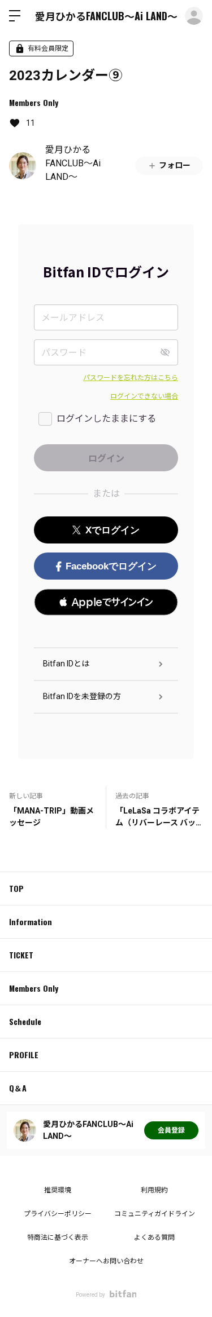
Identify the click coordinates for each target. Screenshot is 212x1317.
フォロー (175, 165)
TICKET (21, 955)
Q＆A (18, 1088)
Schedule (25, 1021)
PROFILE (23, 1054)
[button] (106, 602)
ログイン (194, 16)
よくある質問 (154, 1237)
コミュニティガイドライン (154, 1214)
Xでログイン (112, 530)
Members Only (33, 102)
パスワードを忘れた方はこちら (130, 378)
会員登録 (171, 1130)
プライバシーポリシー (58, 1214)
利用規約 (154, 1190)
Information (30, 921)
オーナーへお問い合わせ (106, 1261)
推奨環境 (57, 1190)
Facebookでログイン (111, 566)
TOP (16, 888)
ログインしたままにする (106, 418)
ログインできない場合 (144, 396)
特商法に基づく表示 (57, 1237)
